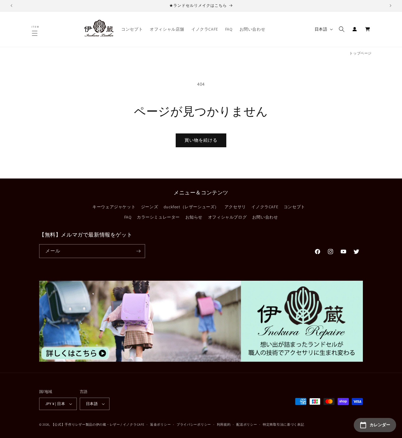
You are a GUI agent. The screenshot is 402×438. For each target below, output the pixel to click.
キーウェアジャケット (113, 206)
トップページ (360, 53)
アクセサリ (235, 206)
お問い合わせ (265, 217)
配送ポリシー (246, 424)
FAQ (128, 217)
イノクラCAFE (264, 206)
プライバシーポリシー (194, 424)
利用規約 (224, 424)
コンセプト (294, 206)
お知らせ (193, 217)
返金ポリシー (160, 424)
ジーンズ (149, 206)
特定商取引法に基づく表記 (283, 424)
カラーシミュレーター (158, 217)
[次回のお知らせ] (390, 5)
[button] (35, 33)
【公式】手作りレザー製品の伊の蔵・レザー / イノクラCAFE (97, 424)
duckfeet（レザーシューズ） (191, 206)
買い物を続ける (201, 140)
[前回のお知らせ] (11, 5)
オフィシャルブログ (227, 217)
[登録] (138, 251)
